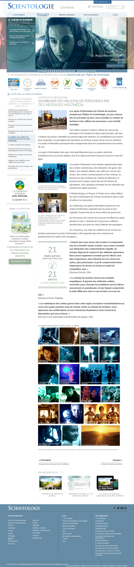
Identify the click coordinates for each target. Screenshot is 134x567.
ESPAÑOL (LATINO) (39, 528)
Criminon (55, 88)
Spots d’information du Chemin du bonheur (19, 37)
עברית (10, 531)
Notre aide (14, 89)
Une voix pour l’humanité (70, 523)
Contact (64, 538)
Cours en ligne (67, 533)
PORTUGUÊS (37, 538)
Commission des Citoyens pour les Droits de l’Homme (108, 554)
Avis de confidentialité (72, 566)
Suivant (91, 71)
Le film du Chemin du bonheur (19, 145)
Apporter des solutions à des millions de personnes (19, 161)
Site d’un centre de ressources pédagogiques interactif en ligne (20, 150)
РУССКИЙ (11, 536)
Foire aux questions (91, 15)
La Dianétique (99, 521)
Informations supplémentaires (71, 536)
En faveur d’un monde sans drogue (106, 545)
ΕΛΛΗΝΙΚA (36, 533)
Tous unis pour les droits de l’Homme (107, 548)
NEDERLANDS (13, 541)
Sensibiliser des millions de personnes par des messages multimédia (19, 139)
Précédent (43, 71)
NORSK (35, 523)
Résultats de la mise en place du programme (20, 167)
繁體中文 (11, 538)
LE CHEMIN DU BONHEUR (32, 94)
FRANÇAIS (11, 528)
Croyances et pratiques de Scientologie (74, 521)
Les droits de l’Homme (92, 89)
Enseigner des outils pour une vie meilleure (20, 132)
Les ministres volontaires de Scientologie (108, 533)
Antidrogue (79, 88)
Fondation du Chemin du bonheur (19, 43)
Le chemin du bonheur (27, 89)
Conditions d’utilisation (108, 566)
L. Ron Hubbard (18, 15)
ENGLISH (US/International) (17, 520)
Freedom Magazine (119, 88)
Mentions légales (122, 566)
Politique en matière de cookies (90, 566)
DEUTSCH (11, 544)
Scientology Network (101, 523)
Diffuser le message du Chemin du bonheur (20, 155)
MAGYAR (36, 520)
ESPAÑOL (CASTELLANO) (41, 530)
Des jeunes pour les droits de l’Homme (107, 551)
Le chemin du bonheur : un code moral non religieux (19, 30)
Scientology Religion (101, 526)
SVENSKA (36, 525)
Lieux (64, 541)
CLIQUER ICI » (19, 200)
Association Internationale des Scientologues (104, 537)
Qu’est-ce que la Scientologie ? (43, 15)
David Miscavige (100, 528)
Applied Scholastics (41, 88)
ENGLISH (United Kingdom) (17, 523)
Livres (115, 15)
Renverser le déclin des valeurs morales (20, 120)
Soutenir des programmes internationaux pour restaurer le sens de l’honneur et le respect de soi (20, 112)
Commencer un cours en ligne (104, 531)
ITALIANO (36, 535)
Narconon (67, 88)
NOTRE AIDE (16, 94)
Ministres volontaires (67, 15)
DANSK (10, 525)
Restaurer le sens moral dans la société (20, 126)
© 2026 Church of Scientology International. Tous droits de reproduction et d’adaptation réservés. (37, 564)
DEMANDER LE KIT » (20, 261)
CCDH (104, 88)
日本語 (10, 533)
